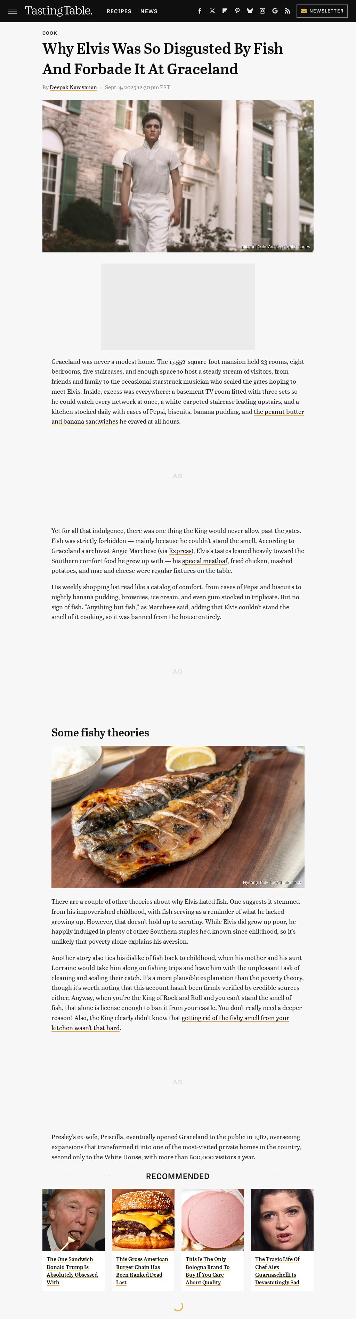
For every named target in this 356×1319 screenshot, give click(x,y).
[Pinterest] (237, 12)
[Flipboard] (224, 12)
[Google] (275, 12)
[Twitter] (212, 12)
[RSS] (287, 12)
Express (180, 550)
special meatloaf (204, 560)
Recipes (119, 11)
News (148, 11)
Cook (49, 33)
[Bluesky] (249, 12)
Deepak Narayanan (73, 87)
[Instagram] (262, 12)
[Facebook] (199, 12)
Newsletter (326, 10)
